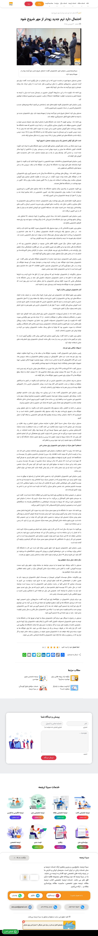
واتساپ (14, 895)
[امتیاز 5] (45, 647)
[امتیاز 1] (57, 647)
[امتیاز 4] (48, 647)
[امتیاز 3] (51, 647)
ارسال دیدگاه (48, 757)
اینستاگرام (51, 895)
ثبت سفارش (82, 817)
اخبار (79, 13)
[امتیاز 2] (54, 647)
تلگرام (33, 895)
